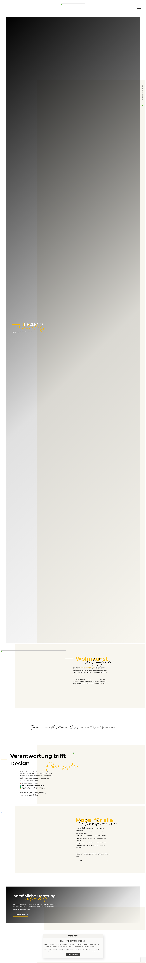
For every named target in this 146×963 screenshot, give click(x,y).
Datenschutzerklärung (90, 951)
